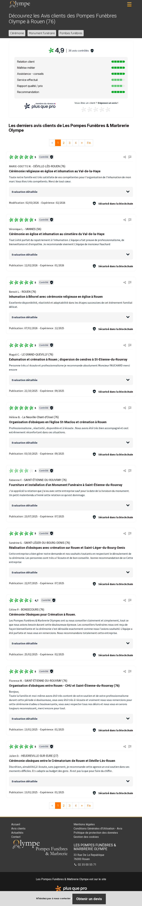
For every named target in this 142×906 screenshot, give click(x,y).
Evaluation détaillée (24, 191)
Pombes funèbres (71, 33)
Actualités (17, 832)
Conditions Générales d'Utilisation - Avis (98, 828)
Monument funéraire (42, 33)
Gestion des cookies (86, 837)
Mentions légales (84, 824)
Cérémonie (17, 33)
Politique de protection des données (96, 832)
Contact (15, 837)
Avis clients (18, 828)
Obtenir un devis (89, 899)
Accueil (15, 824)
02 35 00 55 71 (86, 864)
